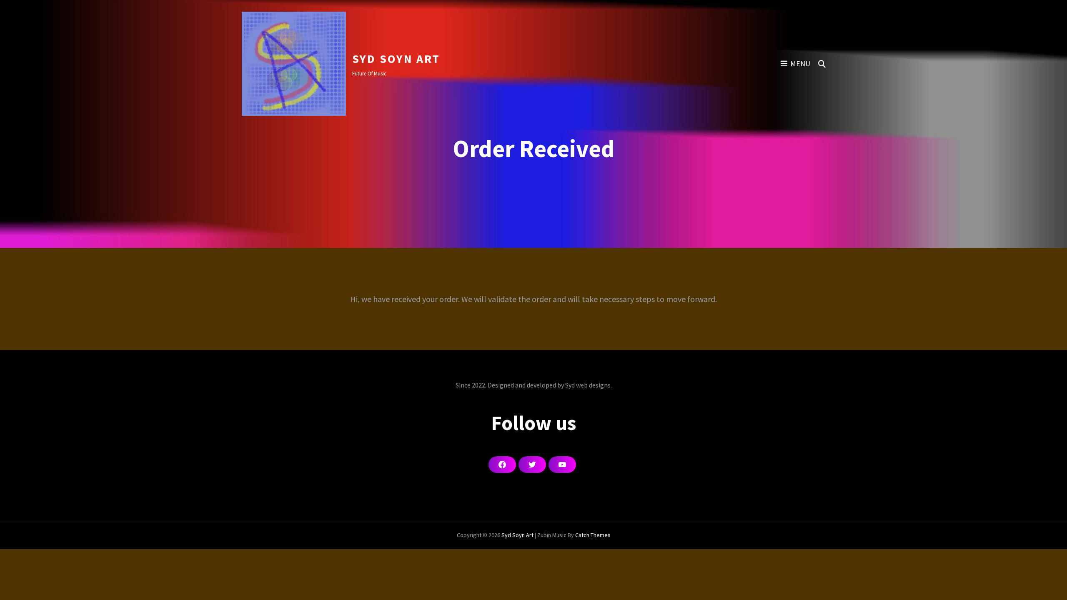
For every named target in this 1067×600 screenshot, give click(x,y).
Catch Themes (593, 535)
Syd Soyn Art (396, 58)
